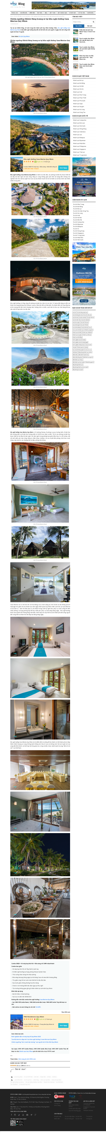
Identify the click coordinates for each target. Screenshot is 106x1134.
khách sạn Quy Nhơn (26, 1051)
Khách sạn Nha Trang (79, 95)
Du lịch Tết (79, 1119)
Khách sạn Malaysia (79, 137)
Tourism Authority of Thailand (88, 1104)
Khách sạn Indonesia (79, 132)
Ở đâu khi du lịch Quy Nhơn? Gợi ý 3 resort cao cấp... (87, 31)
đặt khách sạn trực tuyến (79, 362)
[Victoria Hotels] (80, 1096)
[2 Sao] (12, 1065)
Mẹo (46, 12)
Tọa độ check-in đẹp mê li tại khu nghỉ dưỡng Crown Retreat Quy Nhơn (33, 1039)
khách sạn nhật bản (87, 332)
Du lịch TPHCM (84, 325)
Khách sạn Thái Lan (79, 152)
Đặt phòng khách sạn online (85, 352)
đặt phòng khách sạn (78, 364)
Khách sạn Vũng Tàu (79, 112)
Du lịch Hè (79, 1116)
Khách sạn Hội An (78, 89)
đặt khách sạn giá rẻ (88, 357)
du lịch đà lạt (85, 327)
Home (11, 16)
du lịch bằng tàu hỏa (78, 315)
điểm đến (75, 354)
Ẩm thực (39, 12)
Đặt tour (52, 12)
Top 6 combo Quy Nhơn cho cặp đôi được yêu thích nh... (86, 40)
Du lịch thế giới (69, 1119)
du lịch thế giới (76, 325)
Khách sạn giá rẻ (89, 330)
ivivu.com (75, 330)
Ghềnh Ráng (36, 1080)
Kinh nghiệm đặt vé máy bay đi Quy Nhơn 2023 (26, 1036)
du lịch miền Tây (76, 320)
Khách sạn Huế (77, 92)
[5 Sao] (16, 1065)
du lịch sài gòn (76, 322)
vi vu (90, 349)
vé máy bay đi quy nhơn (24, 1084)
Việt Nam (75, 352)
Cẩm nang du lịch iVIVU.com (27, 1059)
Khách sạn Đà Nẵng (79, 83)
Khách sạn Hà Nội (78, 86)
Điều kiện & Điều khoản (74, 1105)
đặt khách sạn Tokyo (78, 359)
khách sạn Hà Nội (77, 332)
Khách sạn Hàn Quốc (79, 126)
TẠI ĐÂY (38, 1007)
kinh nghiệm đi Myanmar (79, 344)
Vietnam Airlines (88, 1110)
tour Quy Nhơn (14, 1084)
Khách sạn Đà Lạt (78, 80)
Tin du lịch (89, 1116)
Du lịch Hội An (90, 317)
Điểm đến (32, 12)
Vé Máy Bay (72, 12)
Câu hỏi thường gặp (75, 1110)
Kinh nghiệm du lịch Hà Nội (79, 339)
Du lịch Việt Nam (70, 1116)
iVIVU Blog (57, 1105)
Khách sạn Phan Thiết (79, 98)
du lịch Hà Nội (83, 317)
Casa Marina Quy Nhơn (47, 999)
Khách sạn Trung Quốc (80, 155)
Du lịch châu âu (87, 315)
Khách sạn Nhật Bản (79, 143)
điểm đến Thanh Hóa (84, 354)
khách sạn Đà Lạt (87, 334)
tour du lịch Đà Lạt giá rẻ (78, 349)
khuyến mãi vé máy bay (49, 1082)
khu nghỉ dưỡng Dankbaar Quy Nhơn (34, 1082)
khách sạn (81, 330)
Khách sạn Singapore (79, 149)
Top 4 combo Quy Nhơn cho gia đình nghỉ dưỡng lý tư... (87, 48)
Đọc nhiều (79, 26)
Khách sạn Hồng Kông (79, 129)
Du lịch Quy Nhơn (26, 16)
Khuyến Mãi (23, 12)
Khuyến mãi (57, 1116)
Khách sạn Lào (77, 134)
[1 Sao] (11, 1065)
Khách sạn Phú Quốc (79, 101)
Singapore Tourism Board (89, 1107)
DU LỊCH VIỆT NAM (18, 16)
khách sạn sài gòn (77, 334)
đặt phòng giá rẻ (90, 362)
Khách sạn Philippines (79, 146)
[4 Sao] (14, 1065)
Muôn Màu (90, 12)
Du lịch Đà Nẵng (76, 327)
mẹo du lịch (88, 344)
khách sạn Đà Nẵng (77, 337)
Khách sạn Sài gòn (78, 106)
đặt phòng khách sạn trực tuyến (80, 367)
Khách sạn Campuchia (79, 120)
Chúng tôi (57, 1103)
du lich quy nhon (28, 1080)
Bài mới (89, 26)
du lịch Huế (75, 317)
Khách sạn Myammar (79, 140)
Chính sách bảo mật (74, 1108)
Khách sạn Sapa (77, 103)
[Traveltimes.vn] (84, 261)
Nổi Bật (49, 1077)
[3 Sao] (13, 1065)
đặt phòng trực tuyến (78, 369)
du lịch (74, 312)
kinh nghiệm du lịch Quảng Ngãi (80, 342)
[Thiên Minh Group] (72, 1096)
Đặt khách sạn (62, 12)
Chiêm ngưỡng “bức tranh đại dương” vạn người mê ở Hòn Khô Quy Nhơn (34, 1042)
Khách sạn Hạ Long (79, 109)
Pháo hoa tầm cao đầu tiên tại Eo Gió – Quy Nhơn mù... (86, 57)
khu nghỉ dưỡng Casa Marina (17, 1082)
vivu (87, 349)
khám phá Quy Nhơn (56, 1080)
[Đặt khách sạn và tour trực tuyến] (84, 176)
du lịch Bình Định (18, 1080)
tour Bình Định (59, 1082)
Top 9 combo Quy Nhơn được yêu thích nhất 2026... (86, 65)
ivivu (90, 327)
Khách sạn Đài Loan (79, 123)
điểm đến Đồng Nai (77, 357)
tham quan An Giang (83, 347)
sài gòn (74, 347)
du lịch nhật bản (85, 320)
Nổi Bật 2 (54, 1077)
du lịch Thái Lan (84, 322)
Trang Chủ (14, 12)
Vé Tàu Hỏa (81, 12)
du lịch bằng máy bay (82, 312)
